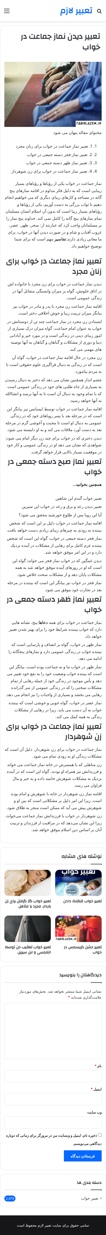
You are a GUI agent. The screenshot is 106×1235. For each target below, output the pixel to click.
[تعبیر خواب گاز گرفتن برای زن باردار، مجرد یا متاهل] (27, 883)
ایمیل (96, 1089)
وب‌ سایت (94, 1112)
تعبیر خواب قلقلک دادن (82, 901)
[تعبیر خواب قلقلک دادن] (78, 883)
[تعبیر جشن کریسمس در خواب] (78, 929)
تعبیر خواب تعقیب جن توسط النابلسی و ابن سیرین (28, 950)
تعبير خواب (89, 1198)
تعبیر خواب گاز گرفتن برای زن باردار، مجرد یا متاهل (28, 904)
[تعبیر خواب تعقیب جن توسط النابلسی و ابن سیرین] (27, 929)
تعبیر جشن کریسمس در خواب (83, 950)
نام (98, 1066)
